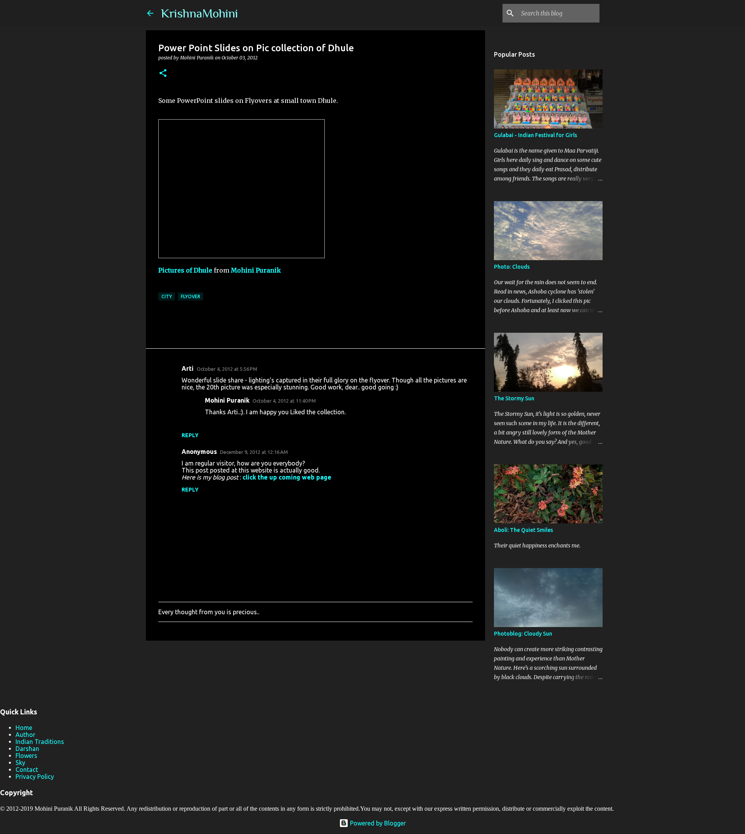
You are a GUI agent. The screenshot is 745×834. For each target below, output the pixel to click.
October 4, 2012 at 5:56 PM (227, 369)
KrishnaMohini (199, 13)
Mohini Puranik (256, 270)
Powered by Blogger (377, 823)
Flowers (26, 755)
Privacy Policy (35, 776)
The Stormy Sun (514, 398)
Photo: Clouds (512, 267)
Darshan (27, 748)
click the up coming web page (287, 477)
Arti (188, 368)
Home (24, 727)
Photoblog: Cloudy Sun (523, 634)
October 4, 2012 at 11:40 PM (284, 400)
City (166, 296)
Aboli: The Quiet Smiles (523, 530)
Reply (190, 435)
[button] (163, 73)
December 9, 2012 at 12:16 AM (254, 452)
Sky (20, 762)
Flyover (190, 296)
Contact (27, 769)
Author (25, 734)
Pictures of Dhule (185, 270)
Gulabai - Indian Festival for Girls (535, 135)
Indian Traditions (40, 741)
